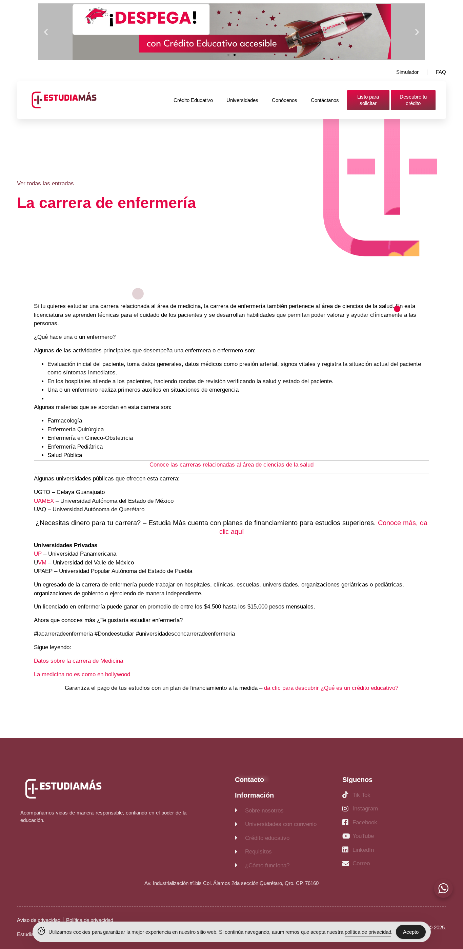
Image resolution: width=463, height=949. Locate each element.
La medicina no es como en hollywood (82, 674)
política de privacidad (368, 932)
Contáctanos (325, 100)
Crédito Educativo (193, 100)
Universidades (242, 100)
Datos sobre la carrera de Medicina (78, 661)
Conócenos (284, 100)
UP (38, 554)
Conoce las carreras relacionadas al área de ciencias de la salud (231, 464)
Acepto (411, 932)
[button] (46, 31)
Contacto (249, 779)
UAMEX (44, 501)
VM (42, 562)
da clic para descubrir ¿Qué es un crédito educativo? (331, 688)
